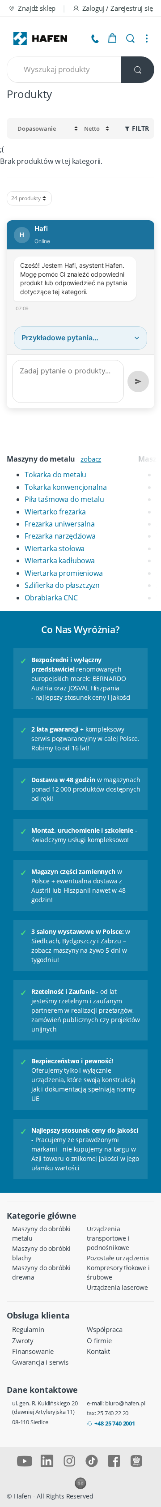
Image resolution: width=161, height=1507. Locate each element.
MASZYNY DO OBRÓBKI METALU (41, 1233)
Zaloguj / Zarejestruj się (117, 8)
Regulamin (28, 1329)
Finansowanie (33, 1351)
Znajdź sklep (36, 8)
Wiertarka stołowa (55, 548)
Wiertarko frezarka (55, 512)
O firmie (99, 1340)
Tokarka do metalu (55, 475)
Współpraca (104, 1329)
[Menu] (146, 38)
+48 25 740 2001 (114, 1423)
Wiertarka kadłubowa (60, 560)
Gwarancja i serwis (40, 1361)
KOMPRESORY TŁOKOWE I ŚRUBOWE (118, 1272)
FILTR (140, 128)
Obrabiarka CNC (51, 598)
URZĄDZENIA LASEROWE (117, 1287)
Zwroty (23, 1340)
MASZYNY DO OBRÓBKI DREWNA (41, 1272)
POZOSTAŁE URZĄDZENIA (118, 1258)
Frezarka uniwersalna (60, 524)
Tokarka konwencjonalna (65, 487)
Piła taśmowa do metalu (64, 499)
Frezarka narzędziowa (60, 536)
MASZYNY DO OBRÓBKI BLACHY (41, 1253)
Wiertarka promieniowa (64, 573)
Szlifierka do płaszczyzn (62, 585)
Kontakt (98, 1351)
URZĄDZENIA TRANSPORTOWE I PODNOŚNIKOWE (108, 1238)
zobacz (90, 458)
